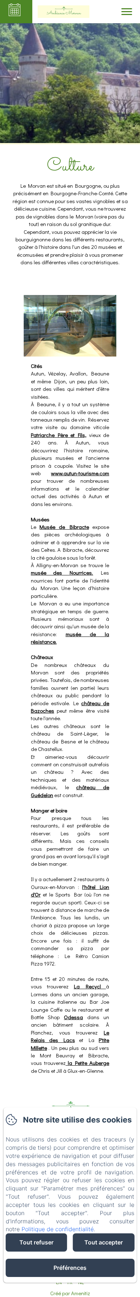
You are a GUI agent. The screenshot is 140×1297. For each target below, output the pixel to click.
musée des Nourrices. (62, 572)
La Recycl (90, 986)
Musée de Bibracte (64, 526)
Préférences (70, 1267)
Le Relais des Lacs (70, 1036)
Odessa (73, 1017)
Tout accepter (103, 1242)
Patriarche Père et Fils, (59, 434)
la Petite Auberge (87, 1062)
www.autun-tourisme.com (80, 473)
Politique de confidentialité (58, 1229)
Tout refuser (36, 1242)
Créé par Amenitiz (70, 1293)
